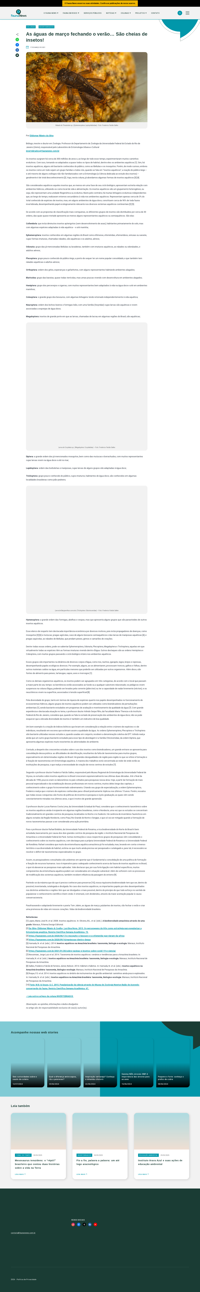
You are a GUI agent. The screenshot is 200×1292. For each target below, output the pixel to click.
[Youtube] (95, 1224)
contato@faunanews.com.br (23, 1233)
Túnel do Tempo (23, 1155)
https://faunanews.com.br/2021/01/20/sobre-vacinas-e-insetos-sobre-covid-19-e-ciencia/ (72, 951)
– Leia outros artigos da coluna (49, 996)
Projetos (140, 13)
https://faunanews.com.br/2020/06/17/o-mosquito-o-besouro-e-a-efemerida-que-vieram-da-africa (76, 936)
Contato (155, 13)
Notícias (110, 13)
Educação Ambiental (148, 1155)
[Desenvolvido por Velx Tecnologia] (175, 1279)
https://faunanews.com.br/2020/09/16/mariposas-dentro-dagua (60, 939)
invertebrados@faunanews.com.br (42, 151)
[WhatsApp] (17, 39)
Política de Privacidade (27, 1279)
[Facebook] (17, 45)
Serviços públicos (93, 13)
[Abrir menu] (187, 13)
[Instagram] (73, 1224)
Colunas (125, 13)
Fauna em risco (70, 13)
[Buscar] (180, 13)
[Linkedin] (17, 50)
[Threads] (84, 1224)
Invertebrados (46, 27)
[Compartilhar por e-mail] (17, 55)
